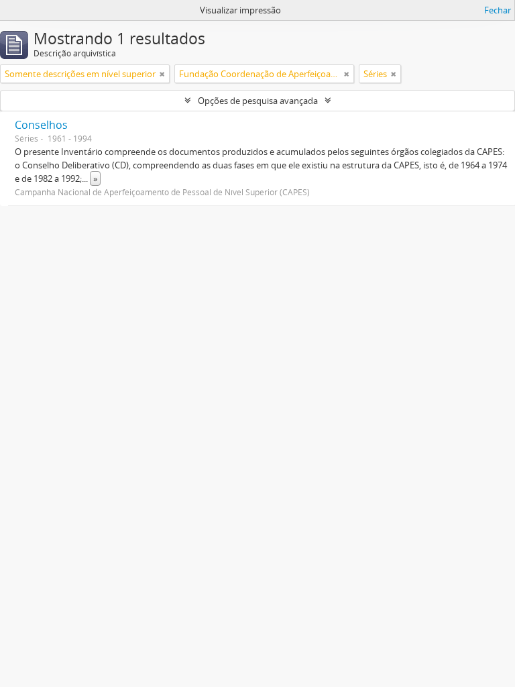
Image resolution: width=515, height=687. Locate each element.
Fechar (497, 10)
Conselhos (41, 124)
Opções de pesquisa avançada (258, 101)
